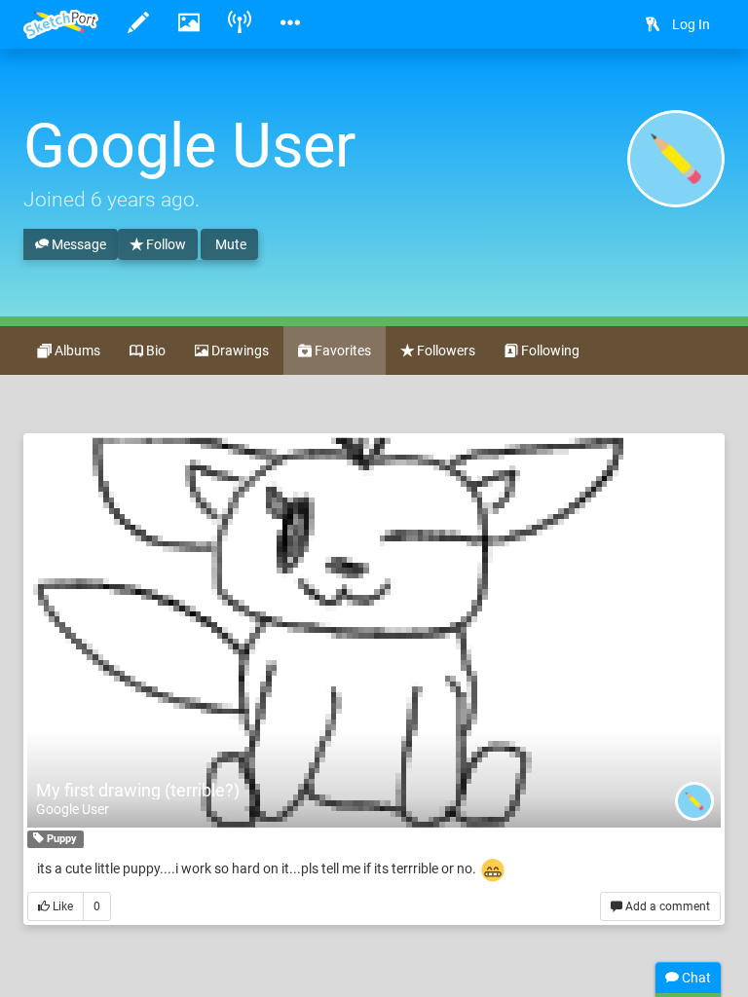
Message (77, 244)
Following (549, 350)
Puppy (60, 838)
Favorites (341, 350)
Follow (164, 244)
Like (61, 906)
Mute (229, 244)
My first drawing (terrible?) (138, 790)
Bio (154, 350)
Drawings (238, 350)
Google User (72, 809)
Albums (76, 350)
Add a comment (666, 906)
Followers (444, 350)
